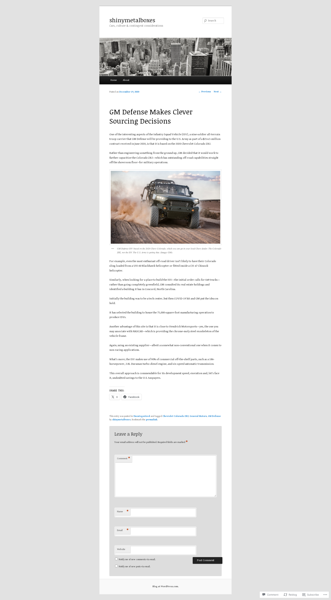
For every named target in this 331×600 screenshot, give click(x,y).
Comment (123, 458)
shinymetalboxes (132, 20)
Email (123, 530)
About (126, 80)
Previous (204, 91)
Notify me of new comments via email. (137, 559)
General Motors (198, 416)
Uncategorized (142, 416)
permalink (151, 419)
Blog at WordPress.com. (165, 586)
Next (218, 91)
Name (123, 511)
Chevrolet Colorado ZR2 (175, 416)
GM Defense (214, 416)
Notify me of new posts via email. (134, 566)
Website (121, 549)
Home (114, 80)
